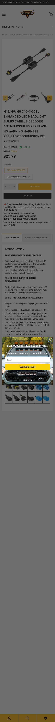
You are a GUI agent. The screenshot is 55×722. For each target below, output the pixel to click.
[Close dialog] (50, 340)
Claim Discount (27, 366)
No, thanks (27, 380)
